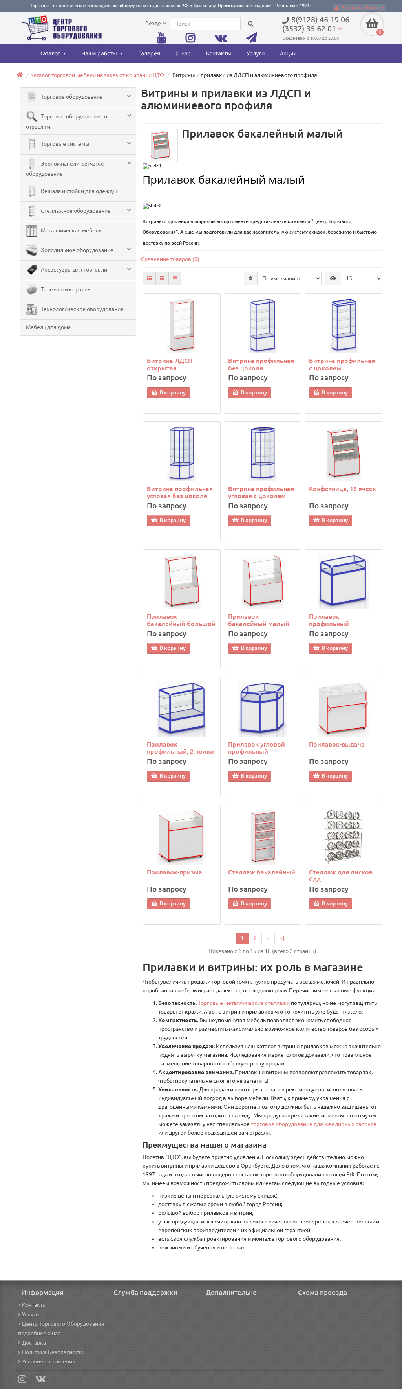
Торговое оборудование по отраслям (68, 121)
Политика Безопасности (53, 1352)
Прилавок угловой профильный (256, 748)
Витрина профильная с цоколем (342, 364)
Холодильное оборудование (76, 250)
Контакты (218, 53)
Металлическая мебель (70, 230)
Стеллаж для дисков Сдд (341, 875)
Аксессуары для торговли (73, 270)
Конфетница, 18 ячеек (342, 488)
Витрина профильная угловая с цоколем (261, 492)
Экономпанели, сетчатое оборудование (65, 168)
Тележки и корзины (66, 289)
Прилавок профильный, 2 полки (180, 748)
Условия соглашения (48, 1361)
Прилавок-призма (174, 872)
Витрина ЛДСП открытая (169, 364)
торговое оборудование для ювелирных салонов (314, 1124)
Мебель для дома (48, 327)
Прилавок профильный (329, 620)
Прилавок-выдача (337, 744)
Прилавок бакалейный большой (181, 620)
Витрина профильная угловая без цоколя (180, 492)
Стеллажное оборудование (75, 211)
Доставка (34, 1342)
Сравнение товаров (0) (170, 259)
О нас (183, 53)
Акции (288, 53)
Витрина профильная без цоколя (261, 364)
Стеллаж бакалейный (261, 872)
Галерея (149, 53)
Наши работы (99, 53)
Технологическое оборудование (82, 309)
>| (282, 938)
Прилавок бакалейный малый (258, 620)
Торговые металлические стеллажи (244, 1003)
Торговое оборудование (71, 97)
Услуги (256, 53)
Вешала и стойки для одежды (78, 191)
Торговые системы (65, 144)
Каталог (49, 53)
